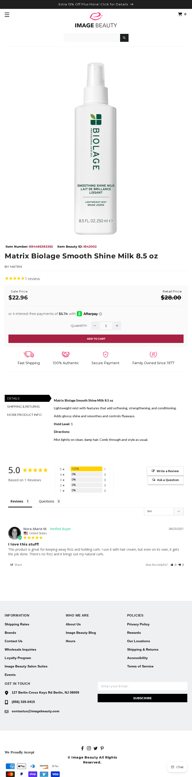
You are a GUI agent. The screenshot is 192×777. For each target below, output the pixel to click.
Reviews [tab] (17, 501)
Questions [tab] (46, 501)
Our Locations (138, 641)
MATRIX (16, 266)
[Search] (124, 38)
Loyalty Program (18, 658)
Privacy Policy (138, 624)
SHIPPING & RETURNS (23, 406)
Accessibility (137, 658)
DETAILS (13, 398)
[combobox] (92, 38)
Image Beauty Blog (81, 632)
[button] (7, 14)
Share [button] (18, 565)
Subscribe (142, 698)
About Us (73, 624)
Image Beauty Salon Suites (26, 666)
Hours (70, 641)
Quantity (79, 326)
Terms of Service (140, 666)
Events (10, 675)
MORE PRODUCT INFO (24, 415)
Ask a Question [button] (168, 480)
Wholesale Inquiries (20, 649)
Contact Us (13, 641)
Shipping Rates (17, 624)
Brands (10, 632)
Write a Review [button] (168, 471)
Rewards (134, 632)
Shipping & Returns (143, 649)
